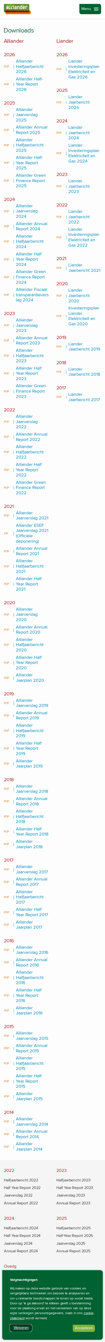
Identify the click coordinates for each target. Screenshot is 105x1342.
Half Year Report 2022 (22, 1187)
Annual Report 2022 (21, 1203)
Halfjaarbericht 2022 (21, 1180)
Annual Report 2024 (21, 1251)
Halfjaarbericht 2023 (73, 1180)
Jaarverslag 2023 (70, 1195)
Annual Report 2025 (73, 1251)
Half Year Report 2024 (22, 1235)
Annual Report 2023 (73, 1203)
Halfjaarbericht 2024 (21, 1228)
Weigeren (23, 1329)
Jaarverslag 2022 (18, 1195)
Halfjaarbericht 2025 (73, 1228)
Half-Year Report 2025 (74, 1235)
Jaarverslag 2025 (70, 1243)
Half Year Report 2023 (74, 1187)
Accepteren (85, 1329)
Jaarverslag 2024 (18, 1243)
